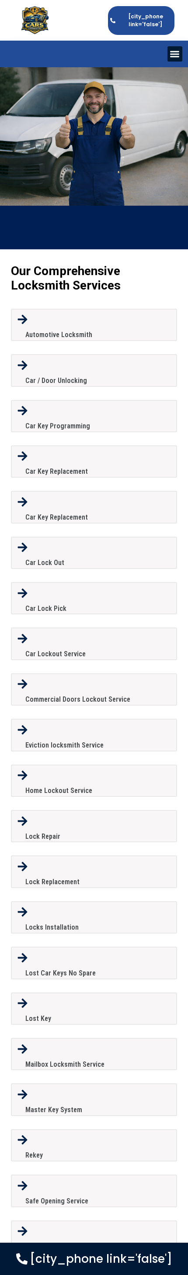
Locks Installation (52, 927)
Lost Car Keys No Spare (60, 973)
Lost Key (38, 1018)
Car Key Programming (57, 426)
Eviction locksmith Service (64, 745)
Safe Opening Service (56, 1201)
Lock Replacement (52, 882)
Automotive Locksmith (58, 335)
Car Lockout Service (55, 654)
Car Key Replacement (56, 471)
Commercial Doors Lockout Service (77, 699)
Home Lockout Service (58, 790)
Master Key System (53, 1110)
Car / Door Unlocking (56, 380)
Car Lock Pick (45, 608)
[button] (175, 54)
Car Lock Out (44, 562)
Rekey (34, 1155)
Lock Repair (42, 836)
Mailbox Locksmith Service (64, 1064)
